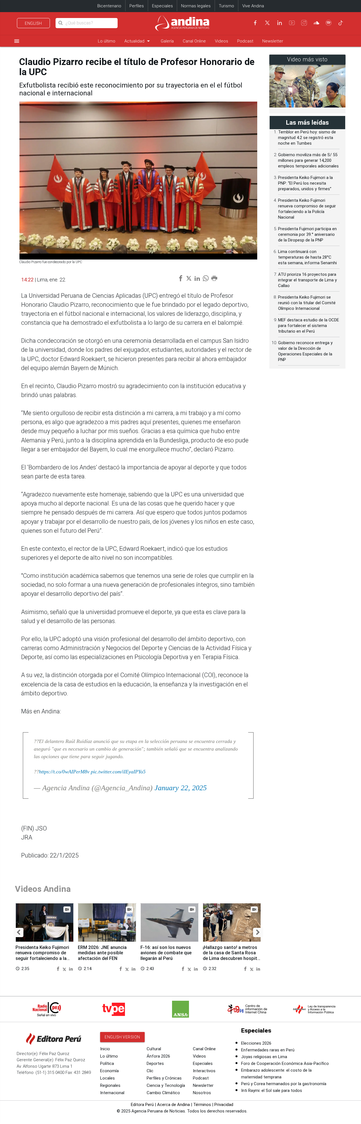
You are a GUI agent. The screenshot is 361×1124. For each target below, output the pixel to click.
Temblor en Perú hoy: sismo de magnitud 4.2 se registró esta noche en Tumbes (307, 137)
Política (107, 1063)
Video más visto (307, 59)
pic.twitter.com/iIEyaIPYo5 (118, 771)
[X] (267, 22)
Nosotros (202, 1092)
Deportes (155, 1063)
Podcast (245, 41)
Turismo (226, 5)
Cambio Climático (163, 1092)
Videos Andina (43, 889)
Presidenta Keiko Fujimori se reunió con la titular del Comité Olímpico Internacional (307, 303)
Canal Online (194, 41)
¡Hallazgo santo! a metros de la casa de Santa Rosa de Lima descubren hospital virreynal (232, 956)
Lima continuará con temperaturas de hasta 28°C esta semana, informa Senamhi (307, 257)
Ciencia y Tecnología (166, 1085)
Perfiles (136, 5)
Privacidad (223, 1104)
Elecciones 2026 (256, 1043)
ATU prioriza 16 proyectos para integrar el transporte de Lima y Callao (307, 280)
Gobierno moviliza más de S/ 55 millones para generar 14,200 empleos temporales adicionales (308, 160)
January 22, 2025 (181, 788)
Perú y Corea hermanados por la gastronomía (283, 1083)
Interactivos (204, 1070)
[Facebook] (255, 22)
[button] (18, 932)
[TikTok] (340, 22)
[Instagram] (304, 22)
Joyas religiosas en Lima (264, 1056)
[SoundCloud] (316, 22)
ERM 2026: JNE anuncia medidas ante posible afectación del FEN (102, 953)
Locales (107, 1078)
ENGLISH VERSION (122, 1037)
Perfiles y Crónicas (164, 1078)
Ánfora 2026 (158, 1056)
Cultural (154, 1048)
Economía (109, 1070)
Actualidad (138, 41)
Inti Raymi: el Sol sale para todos (271, 1090)
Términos (202, 1104)
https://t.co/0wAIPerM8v (64, 771)
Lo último (106, 41)
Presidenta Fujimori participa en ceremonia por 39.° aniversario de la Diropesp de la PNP (307, 234)
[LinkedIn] (279, 22)
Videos (221, 41)
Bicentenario (109, 5)
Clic (150, 1070)
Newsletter (272, 41)
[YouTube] (292, 22)
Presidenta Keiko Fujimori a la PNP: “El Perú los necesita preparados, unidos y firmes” (305, 183)
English (33, 23)
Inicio (105, 1048)
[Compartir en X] (65, 968)
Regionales (110, 1085)
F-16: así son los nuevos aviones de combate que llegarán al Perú (165, 953)
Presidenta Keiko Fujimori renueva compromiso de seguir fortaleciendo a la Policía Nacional (42, 956)
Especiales (162, 5)
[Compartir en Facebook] (58, 968)
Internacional (112, 1092)
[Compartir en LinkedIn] (71, 968)
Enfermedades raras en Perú (267, 1050)
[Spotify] (328, 22)
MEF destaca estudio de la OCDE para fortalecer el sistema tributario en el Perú (308, 325)
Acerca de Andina (173, 1104)
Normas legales (196, 5)
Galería (167, 41)
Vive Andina (253, 5)
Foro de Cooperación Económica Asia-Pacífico (285, 1063)
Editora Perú (142, 1104)
